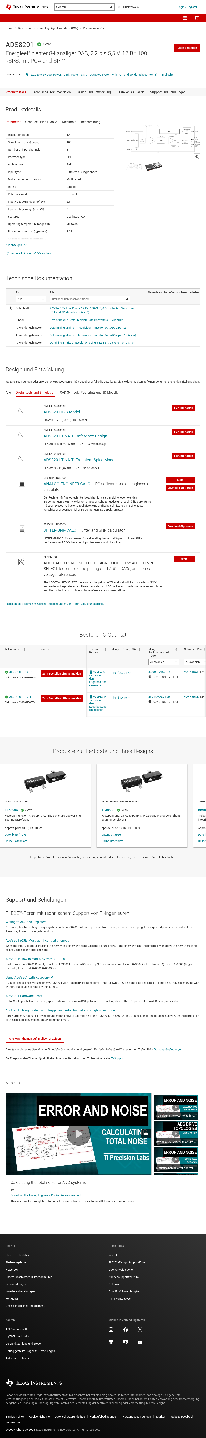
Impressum (13, 1422)
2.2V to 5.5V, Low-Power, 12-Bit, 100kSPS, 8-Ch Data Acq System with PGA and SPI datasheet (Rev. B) (94, 74)
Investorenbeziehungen (20, 1291)
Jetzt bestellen (187, 47)
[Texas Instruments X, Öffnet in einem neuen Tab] (140, 1331)
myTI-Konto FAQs (120, 1298)
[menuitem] (185, 18)
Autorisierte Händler (18, 1358)
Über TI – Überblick (17, 1255)
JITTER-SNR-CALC (60, 530)
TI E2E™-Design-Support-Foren (127, 1262)
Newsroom (12, 1269)
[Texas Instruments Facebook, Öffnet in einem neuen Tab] (125, 1331)
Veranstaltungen (16, 1284)
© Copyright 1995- (20, 1429)
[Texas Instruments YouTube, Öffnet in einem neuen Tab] (140, 1343)
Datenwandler (26, 28)
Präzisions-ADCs (93, 28)
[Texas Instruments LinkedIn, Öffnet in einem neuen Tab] (111, 1343)
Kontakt (114, 1255)
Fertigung (12, 1298)
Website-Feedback (182, 1416)
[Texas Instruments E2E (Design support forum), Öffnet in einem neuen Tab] (125, 1343)
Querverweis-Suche (121, 1269)
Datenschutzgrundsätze (70, 1416)
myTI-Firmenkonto (17, 1336)
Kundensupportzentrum (124, 1277)
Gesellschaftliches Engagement (25, 1305)
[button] (9, 18)
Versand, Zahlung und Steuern (24, 1343)
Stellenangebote (16, 1262)
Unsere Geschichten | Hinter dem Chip (29, 1277)
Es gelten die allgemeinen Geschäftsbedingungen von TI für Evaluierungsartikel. (55, 603)
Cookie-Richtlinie (39, 1416)
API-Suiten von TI (16, 1329)
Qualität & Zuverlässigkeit (124, 1291)
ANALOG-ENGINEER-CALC (67, 483)
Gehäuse (114, 1284)
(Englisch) (166, 74)
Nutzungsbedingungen (167, 1049)
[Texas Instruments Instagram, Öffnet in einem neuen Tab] (111, 1331)
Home (9, 28)
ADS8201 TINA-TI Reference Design (75, 436)
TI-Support (117, 1058)
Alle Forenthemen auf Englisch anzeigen (35, 1038)
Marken (161, 1416)
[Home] (27, 7)
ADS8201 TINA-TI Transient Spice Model (79, 459)
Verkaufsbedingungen (103, 1416)
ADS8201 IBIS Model (62, 412)
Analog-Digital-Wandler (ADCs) (59, 28)
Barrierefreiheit (15, 1416)
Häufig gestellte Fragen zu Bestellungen (30, 1351)
